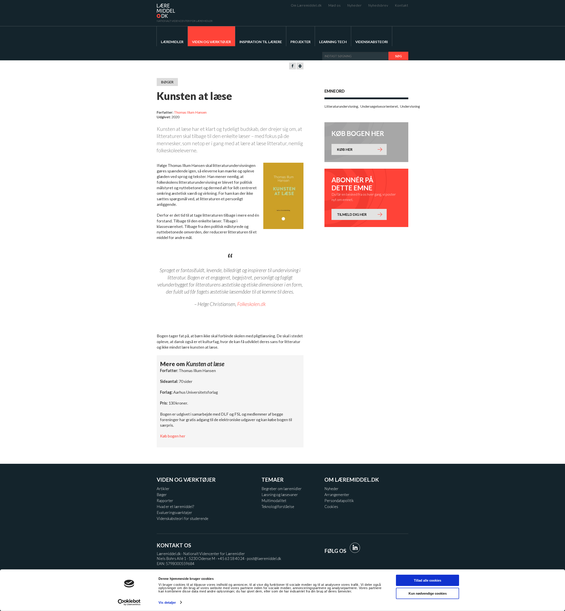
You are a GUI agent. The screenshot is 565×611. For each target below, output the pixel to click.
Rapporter (165, 500)
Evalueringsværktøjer (174, 512)
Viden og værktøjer (211, 42)
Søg (398, 56)
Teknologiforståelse (278, 506)
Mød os (334, 5)
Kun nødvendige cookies (428, 593)
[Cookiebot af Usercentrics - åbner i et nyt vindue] (129, 602)
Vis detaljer (167, 602)
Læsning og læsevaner (280, 494)
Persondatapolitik (339, 500)
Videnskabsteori (371, 42)
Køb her (344, 149)
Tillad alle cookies (427, 580)
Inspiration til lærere (260, 42)
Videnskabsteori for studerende (182, 518)
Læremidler (172, 42)
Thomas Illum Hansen (190, 112)
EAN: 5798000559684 (175, 563)
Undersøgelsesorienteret (379, 106)
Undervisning (410, 106)
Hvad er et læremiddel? (175, 506)
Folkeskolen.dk (251, 304)
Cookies (331, 506)
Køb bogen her (172, 435)
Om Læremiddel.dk (306, 5)
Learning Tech (333, 42)
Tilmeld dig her (352, 214)
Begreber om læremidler (282, 488)
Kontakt (401, 5)
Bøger (162, 494)
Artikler (163, 488)
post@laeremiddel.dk (264, 558)
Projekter (300, 42)
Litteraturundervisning (341, 106)
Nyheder (354, 5)
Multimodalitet (274, 500)
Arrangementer (336, 494)
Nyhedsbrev (378, 5)
